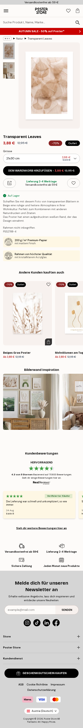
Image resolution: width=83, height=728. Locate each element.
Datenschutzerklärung (41, 690)
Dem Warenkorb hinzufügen (41, 170)
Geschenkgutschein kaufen (45, 673)
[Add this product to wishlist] (73, 183)
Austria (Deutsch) (42, 711)
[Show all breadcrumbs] (7, 38)
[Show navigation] (6, 11)
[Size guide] (9, 183)
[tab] (68, 11)
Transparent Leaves (40, 38)
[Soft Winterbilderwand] (31, 402)
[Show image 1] (9, 51)
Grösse (7, 151)
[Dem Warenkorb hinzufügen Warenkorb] (48, 341)
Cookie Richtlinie (37, 684)
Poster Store (50, 718)
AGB (21, 684)
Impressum (58, 684)
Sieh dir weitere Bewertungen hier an (41, 528)
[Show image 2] (9, 70)
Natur (19, 38)
